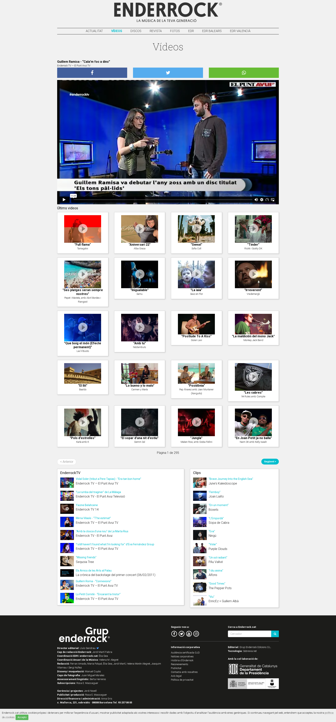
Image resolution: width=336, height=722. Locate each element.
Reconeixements (179, 664)
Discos (135, 31)
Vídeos (116, 31)
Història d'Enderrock (182, 660)
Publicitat (176, 668)
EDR (191, 31)
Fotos (175, 31)
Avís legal (176, 675)
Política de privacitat (182, 679)
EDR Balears (212, 31)
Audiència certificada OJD (185, 652)
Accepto (22, 717)
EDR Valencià (240, 31)
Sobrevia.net (250, 651)
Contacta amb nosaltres (184, 672)
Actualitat (94, 31)
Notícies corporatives (182, 656)
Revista (156, 31)
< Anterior (66, 462)
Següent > (270, 461)
